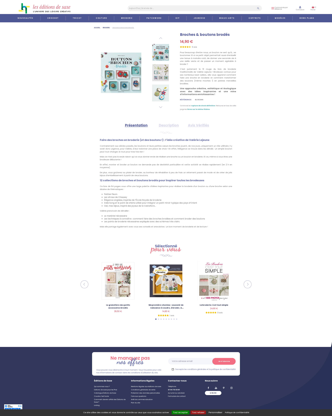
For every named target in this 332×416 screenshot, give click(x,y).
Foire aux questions (138, 396)
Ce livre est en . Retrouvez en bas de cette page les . (208, 107)
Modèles (280, 18)
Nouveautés (25, 18)
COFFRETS (255, 18)
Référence (186, 100)
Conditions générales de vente (143, 390)
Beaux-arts (227, 18)
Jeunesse (199, 18)
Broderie (127, 18)
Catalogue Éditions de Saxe (105, 393)
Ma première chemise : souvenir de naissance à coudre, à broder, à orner (166, 308)
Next (160, 107)
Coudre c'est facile (101, 396)
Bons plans (307, 18)
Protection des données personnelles (145, 393)
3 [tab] (161, 319)
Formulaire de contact (177, 396)
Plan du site (135, 403)
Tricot (77, 18)
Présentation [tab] (136, 125)
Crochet (53, 18)
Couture (101, 18)
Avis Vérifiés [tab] (198, 125)
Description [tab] (169, 125)
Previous (160, 38)
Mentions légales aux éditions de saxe (146, 386)
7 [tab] (171, 319)
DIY (177, 18)
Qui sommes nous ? (102, 386)
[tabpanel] (166, 293)
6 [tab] (169, 319)
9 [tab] (176, 319)
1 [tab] (156, 319)
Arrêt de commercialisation (142, 399)
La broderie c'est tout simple (214, 305)
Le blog (97, 405)
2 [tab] (158, 319)
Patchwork (154, 18)
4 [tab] (163, 319)
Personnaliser (215, 412)
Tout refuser (198, 412)
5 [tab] (166, 319)
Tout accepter (180, 412)
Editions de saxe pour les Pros (105, 390)
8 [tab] (174, 319)
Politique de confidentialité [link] (237, 412)
